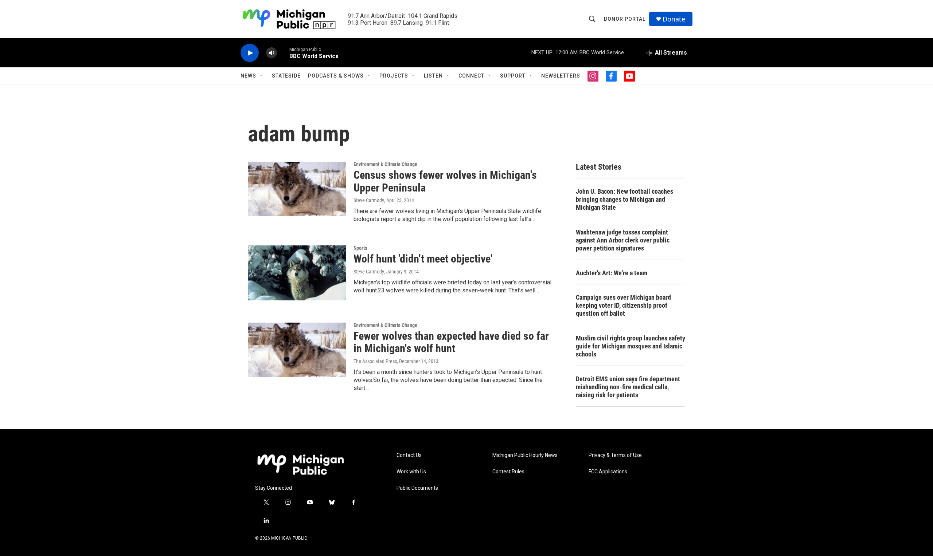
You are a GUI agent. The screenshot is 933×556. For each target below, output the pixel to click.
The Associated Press (375, 361)
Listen (433, 76)
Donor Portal (624, 19)
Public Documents (417, 488)
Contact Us (409, 455)
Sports (360, 248)
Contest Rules (508, 471)
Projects (393, 76)
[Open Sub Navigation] (262, 76)
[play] (249, 53)
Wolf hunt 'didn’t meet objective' (423, 258)
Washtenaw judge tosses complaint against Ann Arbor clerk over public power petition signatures (623, 240)
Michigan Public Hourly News (525, 455)
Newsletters (560, 76)
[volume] (271, 53)
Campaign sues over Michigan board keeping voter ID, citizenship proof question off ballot (623, 305)
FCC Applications (608, 471)
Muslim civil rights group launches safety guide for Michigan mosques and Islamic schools (630, 346)
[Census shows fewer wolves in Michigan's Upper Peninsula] (297, 189)
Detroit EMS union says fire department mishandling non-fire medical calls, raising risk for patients (628, 387)
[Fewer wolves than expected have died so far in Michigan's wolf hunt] (297, 350)
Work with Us (411, 471)
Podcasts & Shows (336, 76)
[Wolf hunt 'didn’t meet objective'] (297, 272)
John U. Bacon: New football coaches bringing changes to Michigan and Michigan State (624, 199)
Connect (471, 76)
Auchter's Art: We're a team (611, 273)
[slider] (283, 52)
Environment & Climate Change (385, 164)
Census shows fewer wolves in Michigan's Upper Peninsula (445, 181)
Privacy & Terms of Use (615, 455)
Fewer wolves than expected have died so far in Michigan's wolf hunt (451, 342)
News (248, 76)
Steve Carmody (369, 200)
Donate (674, 19)
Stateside (286, 76)
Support (513, 76)
